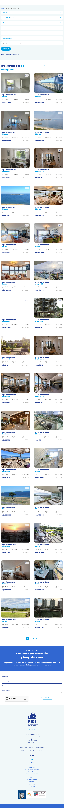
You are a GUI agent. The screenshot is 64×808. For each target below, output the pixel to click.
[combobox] (32, 12)
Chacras (32, 786)
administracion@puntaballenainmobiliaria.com (32, 750)
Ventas (32, 765)
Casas (32, 777)
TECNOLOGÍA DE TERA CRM (44, 806)
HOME (2, 8)
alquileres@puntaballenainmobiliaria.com (32, 747)
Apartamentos (32, 779)
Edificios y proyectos (32, 769)
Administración (32, 772)
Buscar (5, 48)
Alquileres (32, 767)
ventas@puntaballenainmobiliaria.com (32, 749)
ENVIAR (47, 697)
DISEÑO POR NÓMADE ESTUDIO (30, 806)
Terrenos (32, 784)
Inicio (32, 762)
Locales (31, 782)
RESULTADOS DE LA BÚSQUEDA (13, 8)
